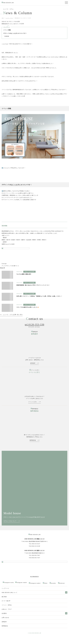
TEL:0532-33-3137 (34, 543)
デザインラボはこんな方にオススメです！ (15, 33)
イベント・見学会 (7, 605)
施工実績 (4, 596)
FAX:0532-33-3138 (34, 546)
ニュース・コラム (9, 18)
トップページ (5, 588)
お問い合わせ (5, 617)
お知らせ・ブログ (7, 609)
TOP (3, 18)
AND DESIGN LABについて (9, 592)
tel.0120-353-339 (34, 325)
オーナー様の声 (6, 601)
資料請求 (4, 621)
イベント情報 (7, 30)
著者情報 (6, 36)
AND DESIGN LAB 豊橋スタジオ (34, 539)
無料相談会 (5, 626)
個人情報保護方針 (34, 576)
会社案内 (4, 613)
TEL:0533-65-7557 (34, 555)
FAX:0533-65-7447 (34, 557)
